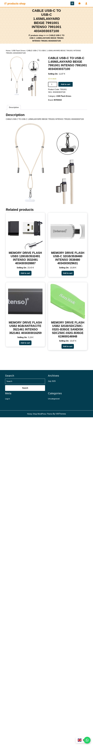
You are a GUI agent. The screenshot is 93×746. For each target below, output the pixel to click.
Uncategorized (53, 399)
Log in (7, 399)
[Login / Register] (86, 3)
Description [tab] (14, 107)
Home (8, 51)
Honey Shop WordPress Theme (39, 414)
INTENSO (58, 100)
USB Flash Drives (18, 51)
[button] (38, 60)
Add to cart (65, 84)
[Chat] (87, 740)
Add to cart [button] (25, 273)
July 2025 (52, 381)
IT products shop (14, 3)
